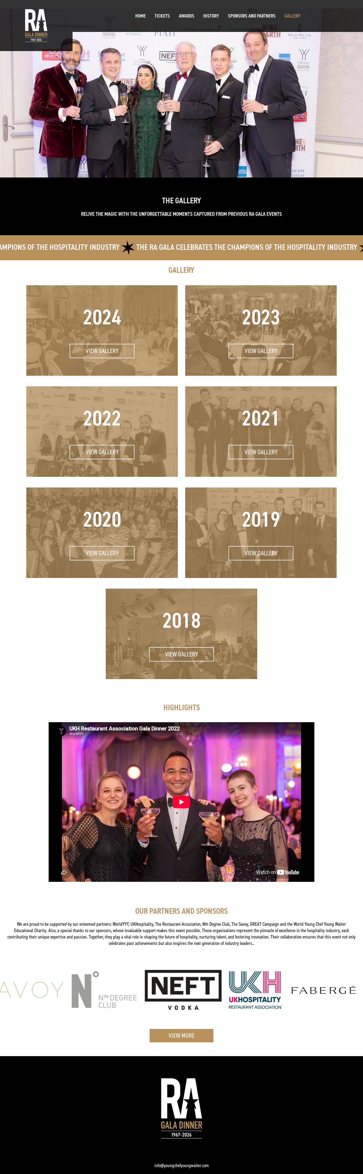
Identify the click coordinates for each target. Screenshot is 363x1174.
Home (140, 16)
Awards (186, 16)
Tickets (162, 16)
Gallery (293, 16)
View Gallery (102, 351)
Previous (44, 802)
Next (318, 802)
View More (181, 1035)
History (211, 16)
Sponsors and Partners (252, 16)
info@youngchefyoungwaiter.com (181, 1165)
